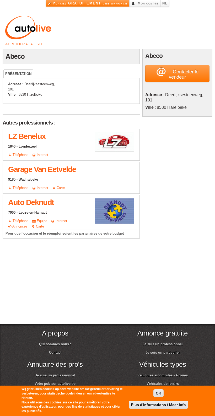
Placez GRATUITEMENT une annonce (90, 3)
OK (158, 393)
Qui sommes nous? (55, 344)
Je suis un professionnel (163, 344)
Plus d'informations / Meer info (158, 405)
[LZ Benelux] (114, 141)
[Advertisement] (178, 152)
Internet (42, 155)
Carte (60, 188)
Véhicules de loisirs (163, 384)
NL (164, 3)
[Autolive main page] (28, 27)
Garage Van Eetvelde (42, 169)
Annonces (20, 226)
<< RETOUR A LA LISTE (24, 44)
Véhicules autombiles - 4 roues (162, 375)
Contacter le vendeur (177, 72)
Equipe (41, 221)
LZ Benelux (27, 136)
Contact (55, 352)
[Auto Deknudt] (114, 211)
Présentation (18, 74)
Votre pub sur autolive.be (55, 384)
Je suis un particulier (163, 352)
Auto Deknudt (31, 202)
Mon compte (147, 3)
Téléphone (20, 155)
